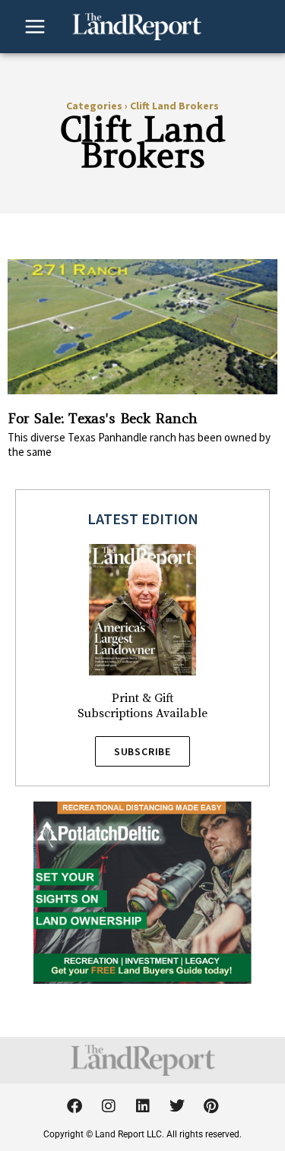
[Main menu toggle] (35, 26)
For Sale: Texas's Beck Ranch (103, 418)
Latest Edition (142, 518)
